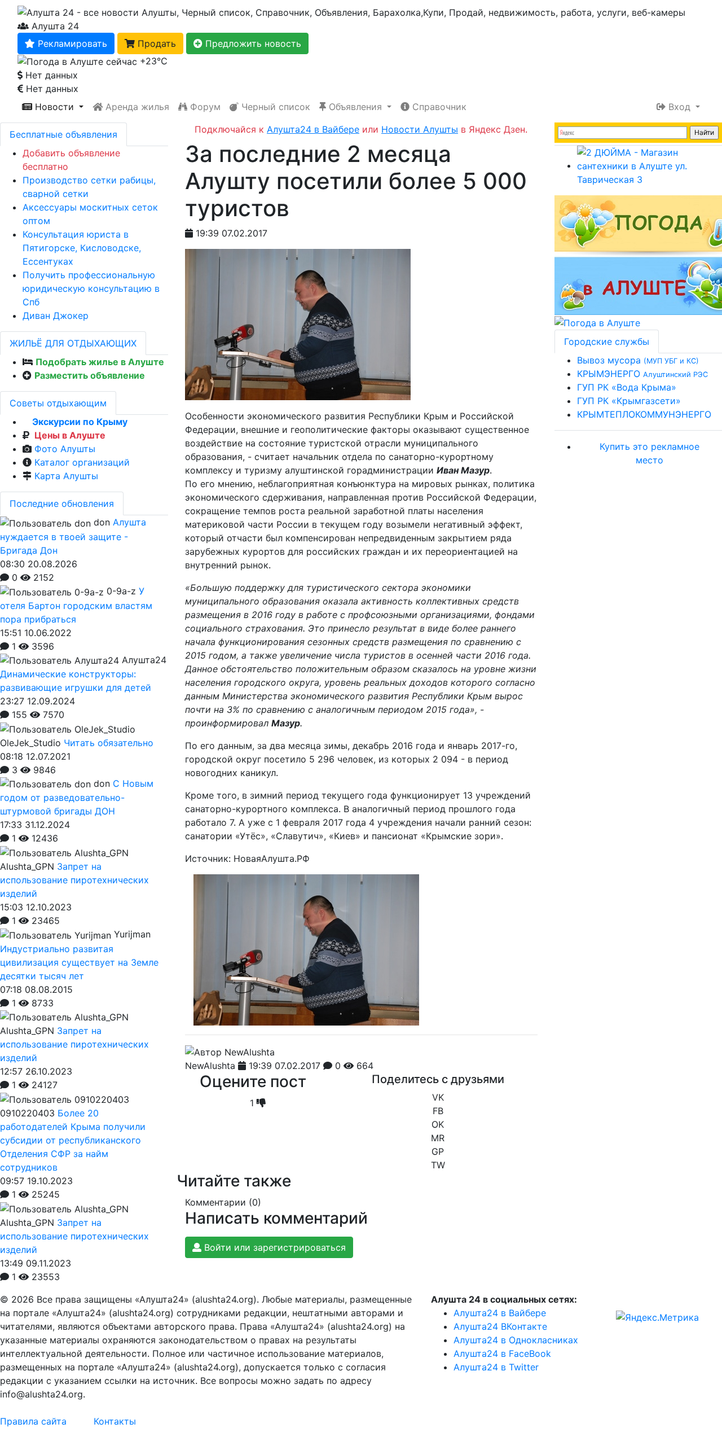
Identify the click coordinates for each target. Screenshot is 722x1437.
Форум (204, 106)
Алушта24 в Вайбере (500, 1312)
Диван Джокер (56, 315)
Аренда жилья (136, 106)
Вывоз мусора (638, 360)
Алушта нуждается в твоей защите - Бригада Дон (73, 536)
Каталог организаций (82, 462)
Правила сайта (33, 1421)
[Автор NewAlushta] (230, 1052)
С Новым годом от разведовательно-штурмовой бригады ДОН (76, 797)
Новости (54, 106)
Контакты (115, 1421)
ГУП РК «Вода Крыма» (626, 387)
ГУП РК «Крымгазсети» (629, 400)
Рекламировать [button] (71, 43)
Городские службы (606, 341)
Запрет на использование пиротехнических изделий (74, 880)
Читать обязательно (108, 742)
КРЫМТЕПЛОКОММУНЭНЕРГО (644, 414)
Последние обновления (62, 503)
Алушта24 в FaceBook (502, 1353)
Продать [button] (155, 43)
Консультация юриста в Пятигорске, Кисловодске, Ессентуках (82, 248)
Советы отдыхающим (58, 403)
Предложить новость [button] (251, 43)
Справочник (438, 106)
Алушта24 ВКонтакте (500, 1326)
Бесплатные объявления (63, 134)
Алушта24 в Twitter (496, 1367)
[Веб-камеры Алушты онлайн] (597, 321)
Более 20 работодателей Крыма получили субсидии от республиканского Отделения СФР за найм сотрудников (73, 1140)
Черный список (274, 106)
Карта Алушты (66, 475)
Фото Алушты (64, 448)
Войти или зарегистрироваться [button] (273, 1247)
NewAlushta (210, 1065)
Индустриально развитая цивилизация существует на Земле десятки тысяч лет (79, 962)
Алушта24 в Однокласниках (516, 1340)
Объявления (355, 106)
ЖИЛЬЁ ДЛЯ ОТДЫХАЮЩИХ (73, 343)
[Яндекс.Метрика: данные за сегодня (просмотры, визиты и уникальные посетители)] (657, 1317)
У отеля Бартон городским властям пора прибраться (76, 605)
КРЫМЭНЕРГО (642, 373)
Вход (679, 106)
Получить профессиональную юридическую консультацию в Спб (91, 288)
